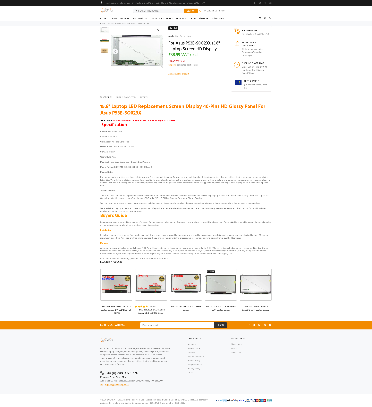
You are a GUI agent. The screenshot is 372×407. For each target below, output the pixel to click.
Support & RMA (194, 364)
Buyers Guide (230, 222)
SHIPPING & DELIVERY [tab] (126, 97)
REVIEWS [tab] (144, 97)
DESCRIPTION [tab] (106, 97)
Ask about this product (178, 74)
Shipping (172, 65)
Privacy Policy (193, 368)
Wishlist (234, 348)
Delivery (191, 352)
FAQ (165, 258)
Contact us (236, 352)
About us (191, 344)
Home (102, 23)
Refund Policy (193, 360)
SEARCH (191, 11)
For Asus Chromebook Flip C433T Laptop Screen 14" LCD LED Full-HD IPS (116, 310)
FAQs (190, 372)
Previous (115, 51)
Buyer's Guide (193, 348)
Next (158, 51)
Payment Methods (195, 356)
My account (236, 344)
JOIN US (220, 325)
